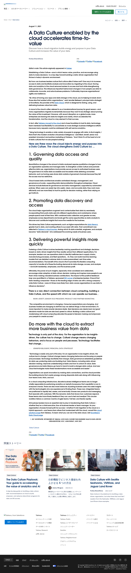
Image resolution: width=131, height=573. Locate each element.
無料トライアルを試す (103, 12)
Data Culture (16, 20)
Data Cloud (59, 103)
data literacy (93, 224)
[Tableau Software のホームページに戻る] (11, 3)
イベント (63, 545)
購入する (121, 12)
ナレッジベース (112, 519)
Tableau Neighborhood (68, 537)
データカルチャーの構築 (44, 523)
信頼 (17, 560)
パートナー (90, 515)
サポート (110, 515)
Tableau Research (42, 530)
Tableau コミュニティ (68, 515)
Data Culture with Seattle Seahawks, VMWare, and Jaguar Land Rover (105, 483)
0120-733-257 (111, 6)
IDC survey (68, 278)
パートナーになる (92, 523)
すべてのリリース (112, 530)
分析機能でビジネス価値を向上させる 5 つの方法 (64, 481)
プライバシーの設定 (62, 566)
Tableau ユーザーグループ (69, 523)
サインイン (122, 6)
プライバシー (25, 566)
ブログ (10, 20)
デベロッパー (34, 560)
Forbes (68, 68)
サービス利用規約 (14, 566)
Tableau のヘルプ (112, 526)
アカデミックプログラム (68, 541)
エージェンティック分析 (44, 519)
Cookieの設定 (46, 566)
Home (5, 20)
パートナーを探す (92, 519)
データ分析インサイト (43, 526)
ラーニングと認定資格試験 (115, 523)
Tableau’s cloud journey (47, 229)
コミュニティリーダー (67, 526)
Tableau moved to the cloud (50, 123)
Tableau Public (65, 519)
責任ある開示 (35, 566)
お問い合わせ (100, 6)
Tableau (39, 515)
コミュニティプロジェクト (68, 534)
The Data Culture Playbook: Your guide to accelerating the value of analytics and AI (23, 483)
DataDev (63, 530)
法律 (5, 566)
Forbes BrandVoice (36, 59)
